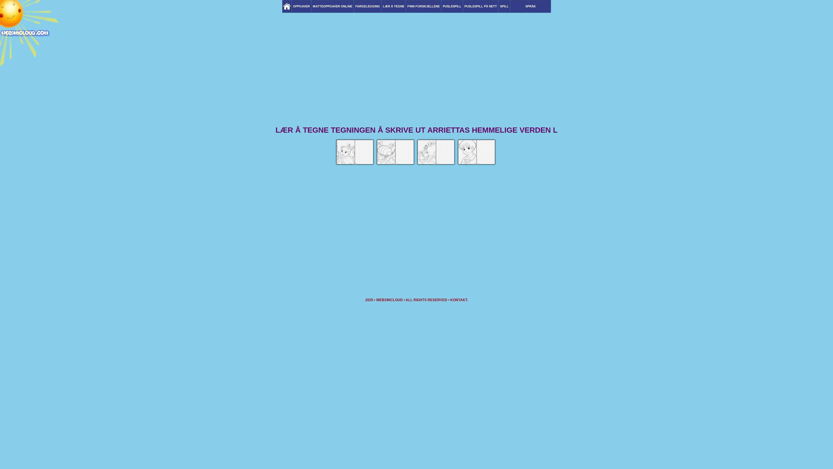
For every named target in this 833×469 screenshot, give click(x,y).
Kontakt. (459, 300)
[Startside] (287, 6)
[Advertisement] (416, 91)
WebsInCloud (389, 300)
